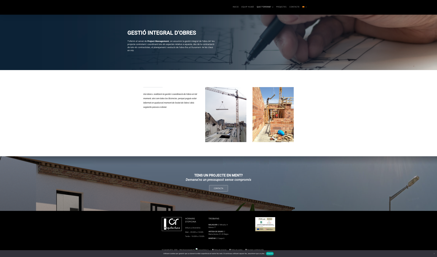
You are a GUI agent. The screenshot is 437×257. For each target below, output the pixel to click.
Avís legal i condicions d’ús (255, 250)
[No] (434, 253)
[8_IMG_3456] (273, 88)
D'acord (270, 253)
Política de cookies (237, 250)
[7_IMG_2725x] (225, 88)
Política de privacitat (220, 250)
